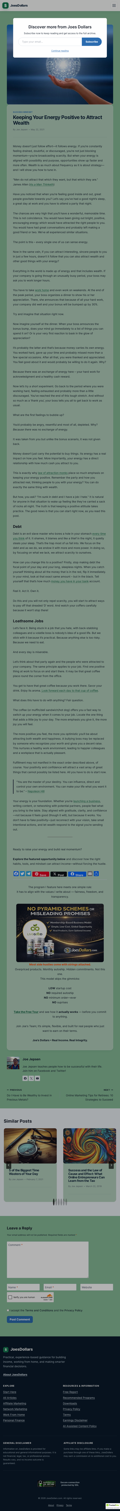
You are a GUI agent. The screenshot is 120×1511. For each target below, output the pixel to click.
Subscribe (92, 41)
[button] (113, 1506)
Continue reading (60, 50)
